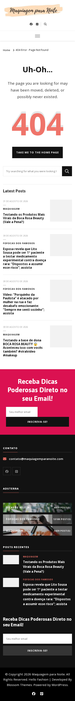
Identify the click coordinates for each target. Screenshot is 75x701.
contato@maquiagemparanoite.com (36, 459)
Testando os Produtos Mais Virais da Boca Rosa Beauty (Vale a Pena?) (24, 218)
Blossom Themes (19, 685)
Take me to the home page (37, 152)
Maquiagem (11, 208)
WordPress (60, 685)
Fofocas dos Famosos (19, 243)
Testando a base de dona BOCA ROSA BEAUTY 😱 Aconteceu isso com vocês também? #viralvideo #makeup (23, 347)
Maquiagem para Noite (48, 674)
